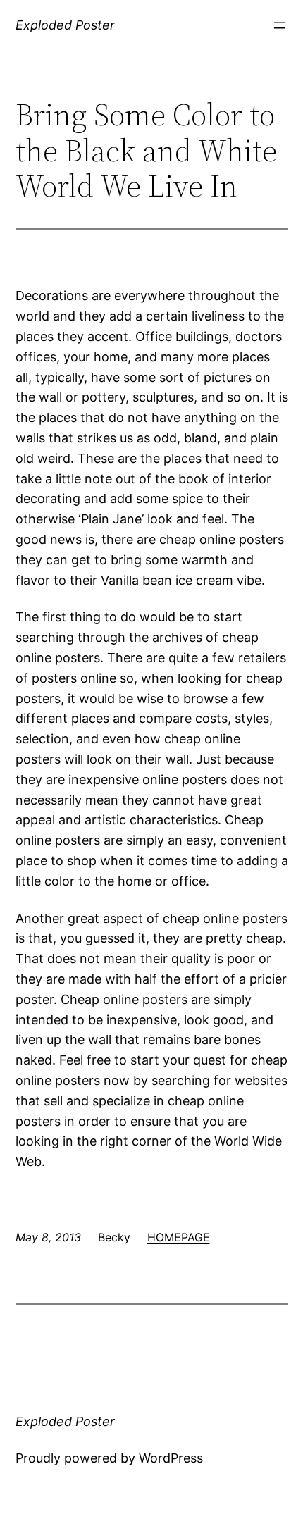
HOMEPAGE (178, 1237)
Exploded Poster (65, 25)
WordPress (171, 1458)
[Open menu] (279, 25)
